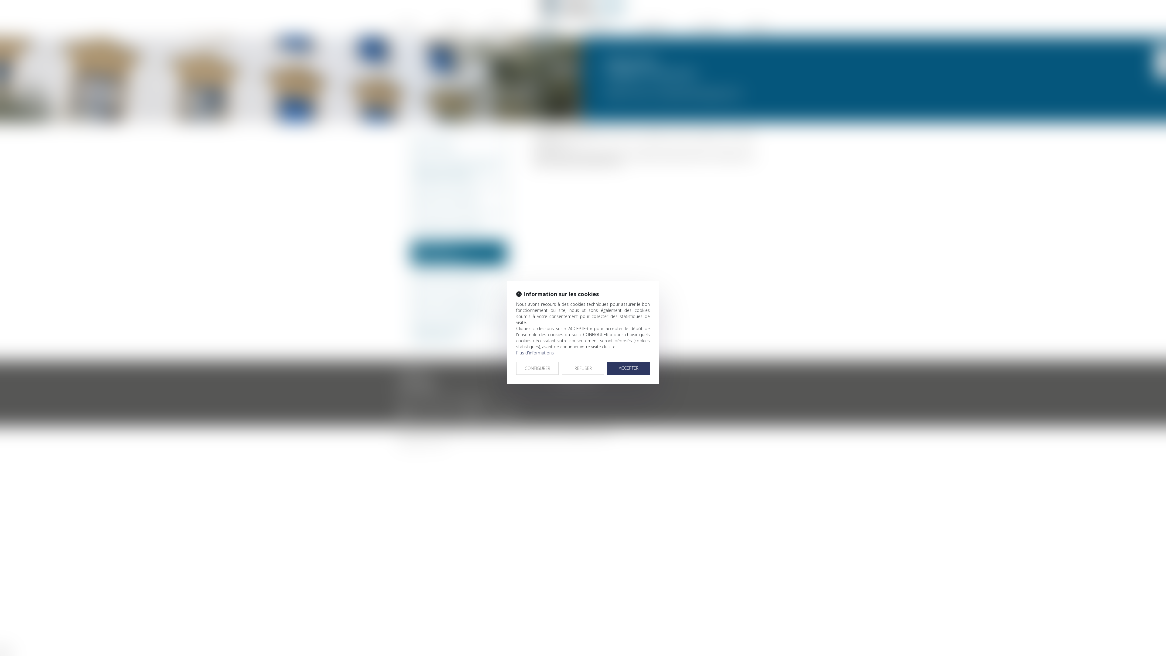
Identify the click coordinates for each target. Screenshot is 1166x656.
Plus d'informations (535, 353)
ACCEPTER (629, 368)
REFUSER (583, 368)
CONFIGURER (537, 368)
